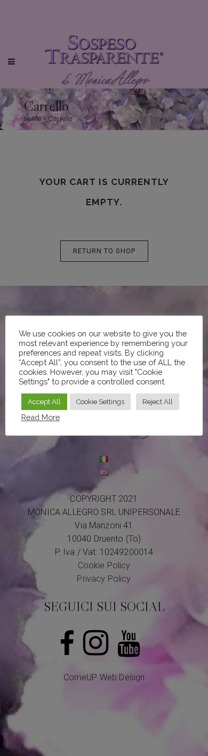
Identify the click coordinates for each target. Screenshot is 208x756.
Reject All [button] (157, 402)
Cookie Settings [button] (100, 402)
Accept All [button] (44, 402)
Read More (40, 417)
